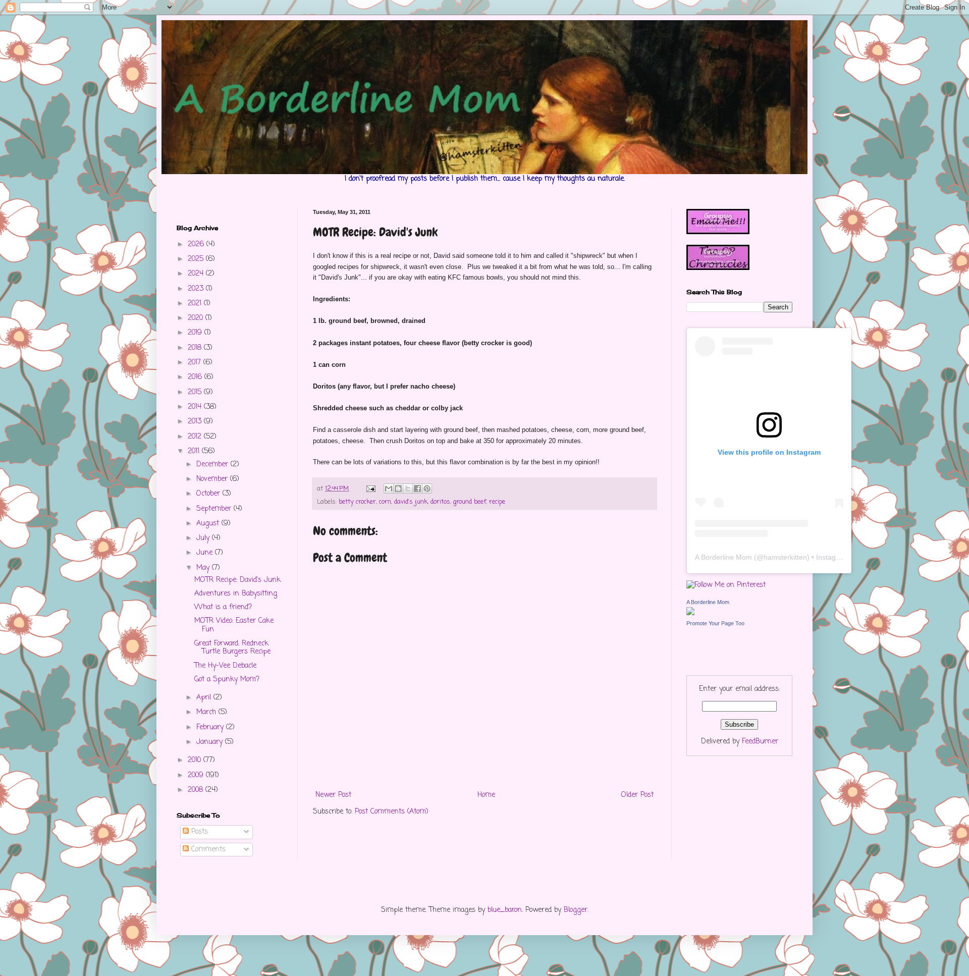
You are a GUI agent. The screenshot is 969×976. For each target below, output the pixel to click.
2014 (196, 407)
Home (486, 795)
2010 (195, 760)
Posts (198, 832)
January (210, 742)
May (204, 568)
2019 (196, 333)
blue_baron (505, 910)
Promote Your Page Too (715, 623)
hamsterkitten (785, 557)
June (205, 553)
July (204, 538)
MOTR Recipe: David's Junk (237, 580)
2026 (197, 244)
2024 (197, 273)
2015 (196, 392)
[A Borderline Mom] (690, 613)
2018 (196, 348)
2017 (195, 362)
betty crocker (357, 502)
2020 (196, 318)
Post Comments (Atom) (391, 811)
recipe (497, 502)
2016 (196, 377)
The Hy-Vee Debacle (225, 666)
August (209, 523)
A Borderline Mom (723, 557)
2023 (197, 289)
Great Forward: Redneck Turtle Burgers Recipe (232, 648)
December (213, 464)
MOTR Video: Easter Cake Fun (234, 625)
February (211, 727)
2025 (197, 259)
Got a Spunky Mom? (226, 679)
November (213, 479)
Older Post (637, 795)
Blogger (575, 910)
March (207, 712)
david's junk (410, 502)
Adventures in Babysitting (235, 593)
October (209, 494)
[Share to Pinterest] (427, 488)
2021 (196, 303)
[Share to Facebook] (417, 488)
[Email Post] (370, 489)
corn (385, 502)
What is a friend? (223, 607)
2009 (197, 775)
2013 (196, 421)
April (204, 697)
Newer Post (333, 795)
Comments (207, 849)
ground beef (469, 502)
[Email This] (389, 488)
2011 (195, 451)
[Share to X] (408, 488)
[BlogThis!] (398, 488)
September (215, 509)
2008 (196, 790)
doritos (440, 502)
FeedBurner (760, 741)
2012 (196, 436)
